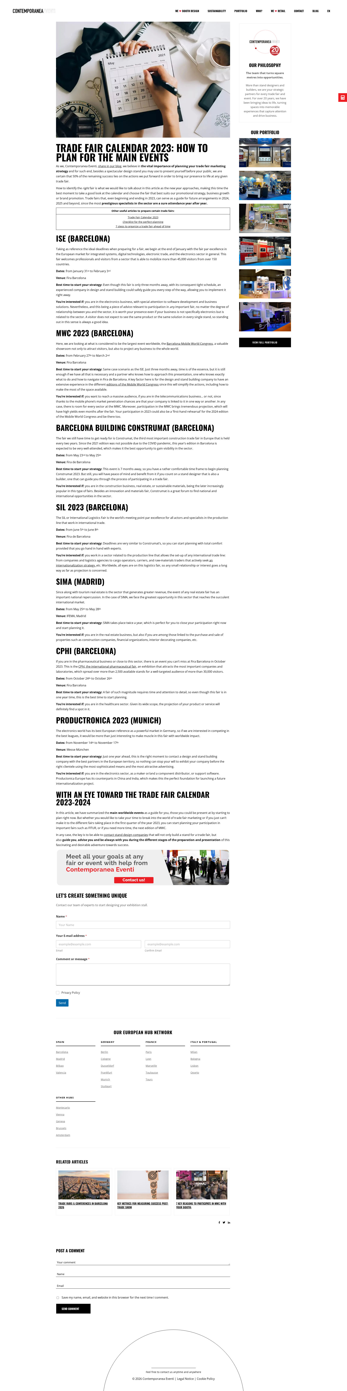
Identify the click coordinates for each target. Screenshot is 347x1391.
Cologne (106, 1059)
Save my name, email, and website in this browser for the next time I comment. (115, 1297)
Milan (193, 1052)
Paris (149, 1052)
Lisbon (194, 1065)
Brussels (61, 1128)
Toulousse (152, 1072)
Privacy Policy (70, 993)
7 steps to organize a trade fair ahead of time (143, 226)
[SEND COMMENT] (73, 1309)
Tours (149, 1079)
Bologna (195, 1059)
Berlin (104, 1052)
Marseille (151, 1065)
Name (61, 916)
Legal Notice (185, 1379)
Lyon (148, 1059)
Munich (105, 1079)
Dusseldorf (107, 1065)
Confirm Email (153, 950)
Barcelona (62, 1052)
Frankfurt (106, 1072)
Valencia (61, 1072)
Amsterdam (63, 1135)
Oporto (194, 1072)
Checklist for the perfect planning (143, 222)
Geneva (60, 1121)
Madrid (60, 1059)
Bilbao (60, 1065)
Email (59, 950)
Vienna (60, 1114)
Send (62, 1003)
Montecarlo (63, 1107)
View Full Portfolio (264, 342)
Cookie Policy (206, 1379)
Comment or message (73, 959)
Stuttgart (106, 1086)
